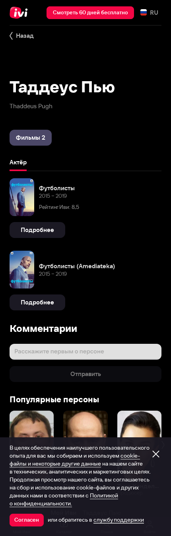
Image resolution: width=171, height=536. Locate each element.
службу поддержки (118, 520)
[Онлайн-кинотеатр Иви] (20, 13)
